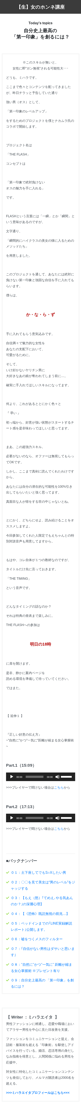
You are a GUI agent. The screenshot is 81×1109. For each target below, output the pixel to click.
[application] (40, 777)
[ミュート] (57, 777)
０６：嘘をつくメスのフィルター (37, 939)
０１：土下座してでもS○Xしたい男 (38, 872)
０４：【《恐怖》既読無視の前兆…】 (40, 914)
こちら (59, 787)
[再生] (12, 777)
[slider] (67, 776)
